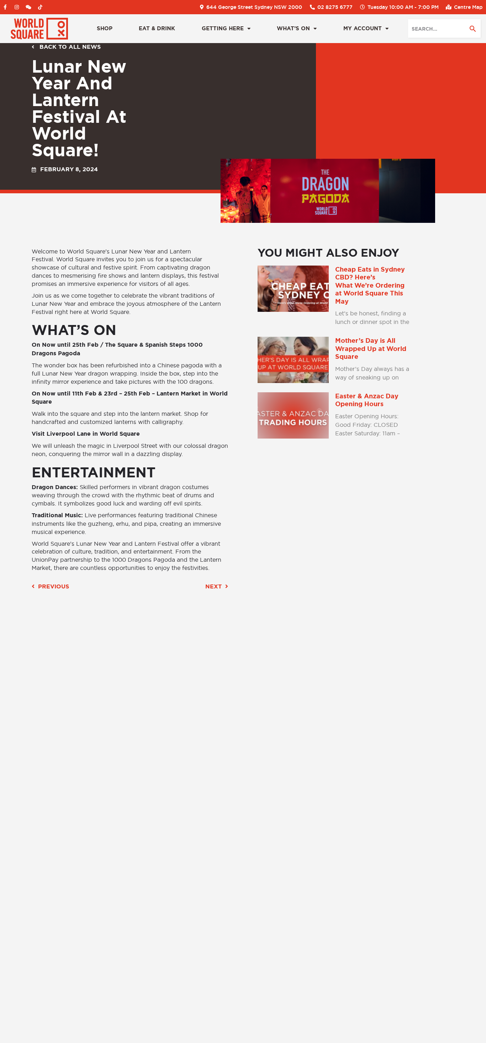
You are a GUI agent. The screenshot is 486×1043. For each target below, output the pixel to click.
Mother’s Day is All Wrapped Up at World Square (370, 348)
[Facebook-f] (5, 7)
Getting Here (223, 28)
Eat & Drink (157, 28)
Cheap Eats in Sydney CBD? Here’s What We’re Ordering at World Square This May (370, 285)
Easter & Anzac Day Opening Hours (366, 400)
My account (362, 28)
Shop (104, 28)
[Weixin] (28, 7)
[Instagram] (17, 7)
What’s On (293, 28)
